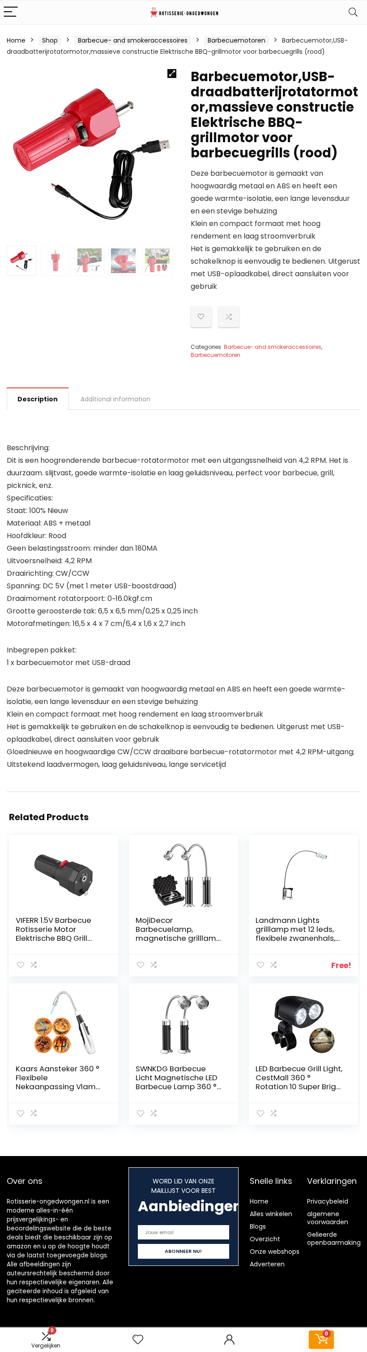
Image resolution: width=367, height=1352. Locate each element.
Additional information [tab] (115, 399)
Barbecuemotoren (236, 40)
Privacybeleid (327, 1201)
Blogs (258, 1226)
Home (16, 40)
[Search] (353, 12)
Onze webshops (274, 1251)
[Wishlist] (137, 1339)
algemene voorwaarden (327, 1217)
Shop (50, 40)
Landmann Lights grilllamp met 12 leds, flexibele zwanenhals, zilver (295, 933)
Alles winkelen (271, 1213)
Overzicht (265, 1239)
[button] (171, 73)
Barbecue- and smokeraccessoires (133, 40)
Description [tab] (37, 399)
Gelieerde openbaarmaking (334, 1238)
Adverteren (267, 1264)
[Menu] (10, 12)
